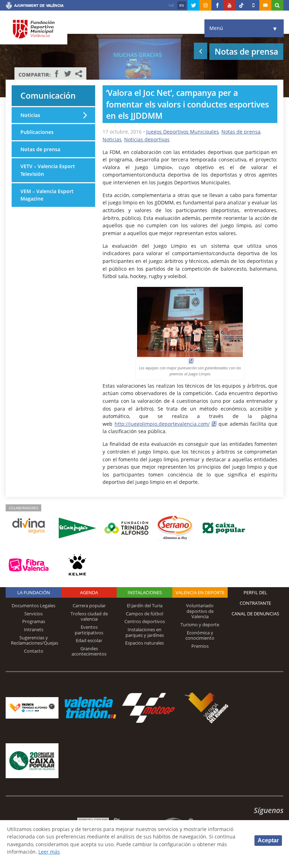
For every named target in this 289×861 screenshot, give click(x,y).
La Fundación (33, 592)
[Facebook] (217, 5)
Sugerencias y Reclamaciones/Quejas (34, 640)
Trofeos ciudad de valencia (89, 616)
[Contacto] (265, 5)
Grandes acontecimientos (89, 651)
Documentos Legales (33, 605)
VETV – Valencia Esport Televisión (47, 170)
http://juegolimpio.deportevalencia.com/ (162, 423)
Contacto (33, 651)
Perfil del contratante (255, 597)
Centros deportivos (144, 621)
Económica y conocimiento (199, 635)
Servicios (33, 613)
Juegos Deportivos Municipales (182, 131)
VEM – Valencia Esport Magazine (47, 195)
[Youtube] (229, 5)
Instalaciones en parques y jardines (144, 632)
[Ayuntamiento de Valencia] (35, 6)
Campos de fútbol (144, 613)
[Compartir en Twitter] (67, 73)
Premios (200, 646)
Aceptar (268, 840)
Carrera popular (89, 605)
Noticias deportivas (147, 139)
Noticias (112, 139)
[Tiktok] (241, 5)
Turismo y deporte (199, 624)
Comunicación (48, 95)
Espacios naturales (144, 643)
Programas (33, 621)
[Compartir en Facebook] (56, 73)
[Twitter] (193, 5)
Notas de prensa (240, 131)
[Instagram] (205, 5)
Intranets (33, 629)
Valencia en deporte (200, 592)
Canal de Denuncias (255, 613)
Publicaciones (37, 132)
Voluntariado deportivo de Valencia (200, 611)
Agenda (89, 592)
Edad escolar (89, 640)
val (171, 5)
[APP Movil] (253, 5)
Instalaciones (145, 592)
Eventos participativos (89, 630)
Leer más (49, 851)
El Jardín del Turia (144, 605)
